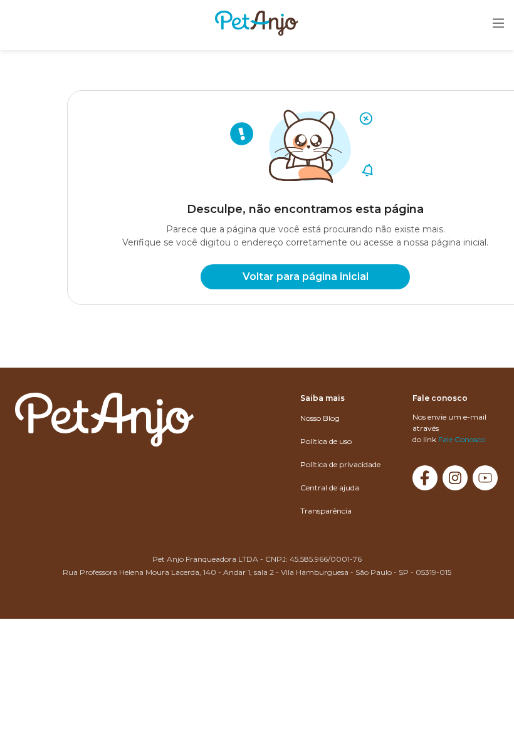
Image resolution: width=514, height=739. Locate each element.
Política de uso (326, 441)
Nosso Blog (320, 418)
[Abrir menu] (498, 24)
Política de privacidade (340, 464)
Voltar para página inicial (306, 276)
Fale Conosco (461, 439)
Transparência (326, 510)
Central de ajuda (329, 487)
